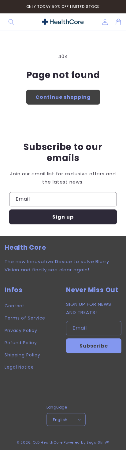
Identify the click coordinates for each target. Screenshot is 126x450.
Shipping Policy (22, 355)
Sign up (63, 216)
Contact (14, 306)
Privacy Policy (21, 330)
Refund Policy (21, 343)
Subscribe (94, 345)
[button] (11, 22)
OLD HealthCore (48, 442)
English (60, 420)
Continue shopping (63, 97)
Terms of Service (25, 318)
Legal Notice (19, 367)
